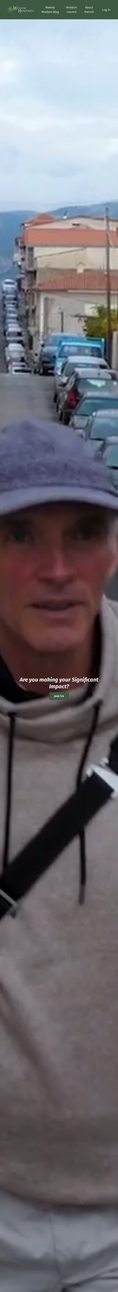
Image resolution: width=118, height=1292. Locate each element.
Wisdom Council (71, 10)
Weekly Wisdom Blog (50, 10)
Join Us (59, 696)
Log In (106, 9)
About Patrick (89, 10)
